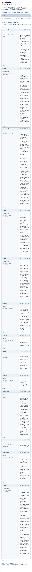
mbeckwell (5, 30)
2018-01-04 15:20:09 (24, 452)
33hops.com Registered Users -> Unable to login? (15, 564)
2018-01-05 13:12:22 (24, 485)
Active (22, 18)
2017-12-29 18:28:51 (24, 258)
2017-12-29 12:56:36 (24, 68)
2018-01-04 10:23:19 (24, 440)
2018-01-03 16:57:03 (24, 391)
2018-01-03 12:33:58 (24, 375)
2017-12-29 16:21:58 (24, 128)
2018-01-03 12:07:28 (24, 335)
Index (3, 23)
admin (4, 68)
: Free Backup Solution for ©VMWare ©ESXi (15, 12)
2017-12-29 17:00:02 (24, 210)
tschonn (4, 303)
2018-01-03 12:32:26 (24, 351)
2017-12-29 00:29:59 (24, 30)
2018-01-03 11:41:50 (24, 303)
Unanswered (27, 18)
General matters (12, 23)
